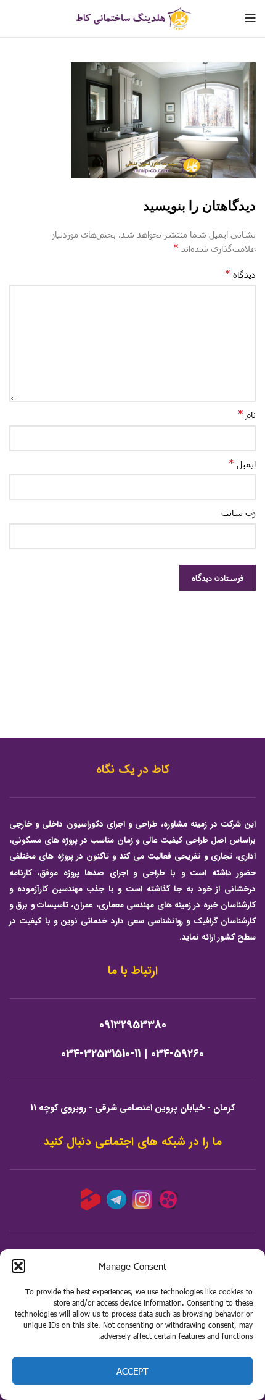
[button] (18, 1266)
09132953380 (132, 1025)
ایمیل (242, 463)
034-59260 (177, 1054)
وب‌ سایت (238, 512)
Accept (132, 1371)
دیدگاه (240, 274)
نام (247, 414)
